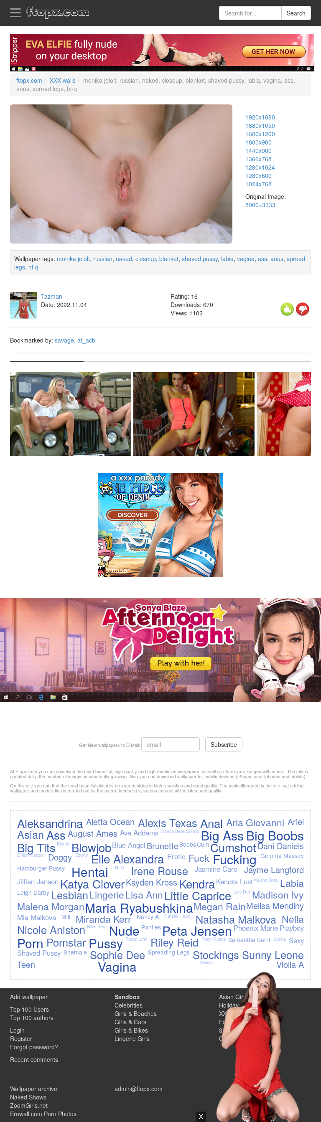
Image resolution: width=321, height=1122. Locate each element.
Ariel (296, 821)
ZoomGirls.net (29, 1105)
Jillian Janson (38, 881)
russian (102, 258)
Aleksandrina (50, 823)
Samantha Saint (249, 939)
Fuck (199, 857)
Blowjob (91, 847)
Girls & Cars (130, 1022)
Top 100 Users (29, 1009)
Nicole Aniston (51, 929)
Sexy (296, 940)
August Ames (92, 833)
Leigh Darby (33, 892)
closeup (145, 258)
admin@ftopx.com (139, 1088)
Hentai (89, 872)
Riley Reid (174, 941)
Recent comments (34, 1059)
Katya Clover (92, 883)
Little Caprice (197, 895)
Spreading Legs (169, 952)
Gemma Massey (282, 855)
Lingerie (106, 894)
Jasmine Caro (216, 869)
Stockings (216, 954)
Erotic (176, 856)
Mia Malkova (36, 917)
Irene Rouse (159, 870)
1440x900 (258, 150)
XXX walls (63, 80)
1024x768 (258, 184)
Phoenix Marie (256, 928)
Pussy (106, 943)
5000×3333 (260, 205)
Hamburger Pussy (41, 868)
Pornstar (66, 941)
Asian (30, 834)
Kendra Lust (234, 881)
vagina (246, 258)
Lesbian (69, 894)
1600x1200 (260, 133)
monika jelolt (73, 258)
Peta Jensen (197, 930)
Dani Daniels (280, 846)
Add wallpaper (29, 997)
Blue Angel (128, 845)
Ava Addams (139, 833)
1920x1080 (260, 117)
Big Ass (222, 835)
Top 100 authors (32, 1017)
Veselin (207, 962)
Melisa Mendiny (275, 905)
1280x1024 (260, 167)
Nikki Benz (97, 926)
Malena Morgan (50, 906)
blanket (168, 258)
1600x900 (258, 142)
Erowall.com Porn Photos (43, 1113)
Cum (203, 844)
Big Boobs (275, 835)
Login (17, 1030)
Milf (66, 916)
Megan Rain (220, 906)
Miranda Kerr (103, 918)
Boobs (187, 844)
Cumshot (233, 847)
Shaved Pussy (39, 953)
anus (276, 258)
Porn (30, 943)
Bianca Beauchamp (179, 831)
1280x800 (258, 175)
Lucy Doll (241, 891)
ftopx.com (29, 80)
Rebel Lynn (136, 939)
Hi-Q (119, 867)
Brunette (162, 846)
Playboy (292, 928)
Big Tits (36, 847)
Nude (124, 930)
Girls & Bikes (131, 1030)
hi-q (33, 267)
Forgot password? (34, 1047)
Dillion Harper (30, 855)
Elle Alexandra (127, 858)
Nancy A (148, 916)
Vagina (117, 966)
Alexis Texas (167, 822)
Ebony (81, 855)
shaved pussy (200, 258)
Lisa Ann (144, 894)
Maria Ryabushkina (139, 907)
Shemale (75, 952)
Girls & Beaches (136, 1013)
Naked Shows (28, 1097)
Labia (292, 883)
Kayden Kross (151, 882)
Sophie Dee (117, 954)
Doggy (60, 857)
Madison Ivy (278, 894)
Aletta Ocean (110, 821)
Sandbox (127, 997)
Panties (151, 927)
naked (124, 258)
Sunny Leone (273, 954)
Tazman (51, 296)
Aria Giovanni (255, 822)
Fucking (235, 859)
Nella (293, 918)
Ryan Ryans (213, 939)
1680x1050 (260, 125)
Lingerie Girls (132, 1038)
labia (227, 258)
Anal (211, 823)
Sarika (279, 939)
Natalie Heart (177, 916)
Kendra (197, 883)
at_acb (86, 340)
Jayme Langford (274, 869)
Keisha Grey (266, 880)
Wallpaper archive (33, 1088)
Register (21, 1038)
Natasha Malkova (236, 919)
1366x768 (258, 159)
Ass (56, 834)
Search (296, 13)
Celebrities (129, 1005)
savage (64, 340)
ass (262, 258)
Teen (26, 964)
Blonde (64, 843)
